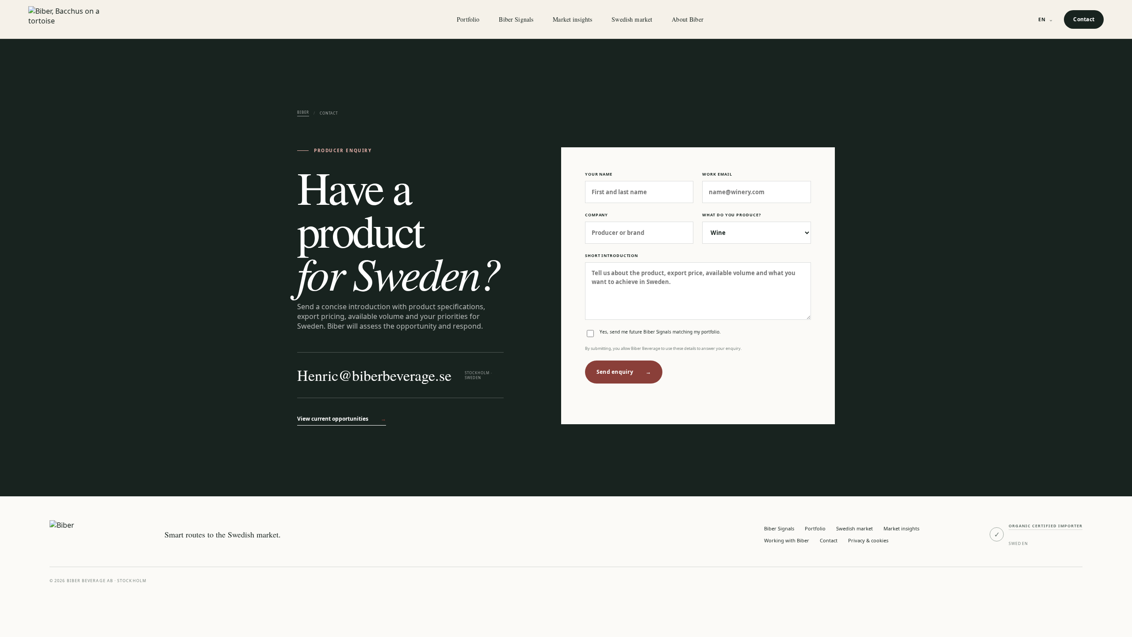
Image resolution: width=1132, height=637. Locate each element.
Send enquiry (624, 372)
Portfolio (468, 19)
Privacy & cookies (868, 540)
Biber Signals (516, 19)
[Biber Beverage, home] (77, 19)
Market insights (572, 19)
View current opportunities (341, 418)
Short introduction (611, 255)
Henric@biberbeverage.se (374, 375)
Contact (1083, 19)
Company (596, 215)
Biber (303, 112)
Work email (717, 174)
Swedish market (632, 19)
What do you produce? (731, 215)
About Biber (688, 19)
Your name (598, 174)
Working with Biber (786, 540)
